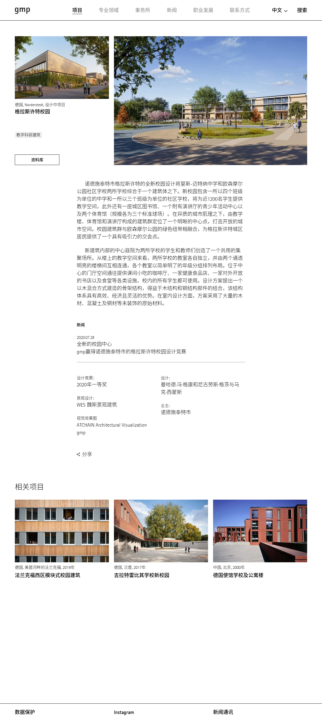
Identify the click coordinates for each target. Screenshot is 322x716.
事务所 (142, 10)
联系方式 (240, 10)
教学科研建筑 (28, 135)
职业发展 (203, 10)
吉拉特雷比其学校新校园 (141, 575)
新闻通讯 (223, 712)
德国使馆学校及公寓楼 (238, 575)
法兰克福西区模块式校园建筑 (47, 575)
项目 (77, 10)
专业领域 (109, 10)
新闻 (172, 10)
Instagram (124, 712)
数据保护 (25, 712)
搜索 (302, 10)
